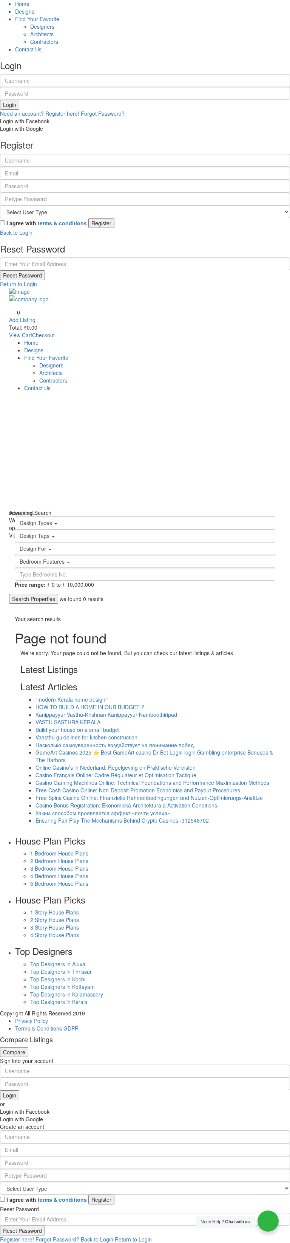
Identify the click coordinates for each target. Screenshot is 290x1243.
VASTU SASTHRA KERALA (67, 722)
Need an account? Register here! (39, 113)
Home (22, 4)
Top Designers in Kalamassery (66, 994)
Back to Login (16, 232)
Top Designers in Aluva (57, 964)
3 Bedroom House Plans (59, 868)
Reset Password (22, 275)
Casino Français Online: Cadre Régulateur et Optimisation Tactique (115, 775)
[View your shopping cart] (276, 356)
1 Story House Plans (54, 912)
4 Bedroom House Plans (59, 876)
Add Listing (22, 320)
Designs (24, 11)
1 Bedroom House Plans (59, 853)
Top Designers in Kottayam (62, 986)
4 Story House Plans (54, 935)
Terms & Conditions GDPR (47, 1028)
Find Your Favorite (37, 19)
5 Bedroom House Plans (59, 883)
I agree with (46, 223)
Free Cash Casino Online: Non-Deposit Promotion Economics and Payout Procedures (137, 790)
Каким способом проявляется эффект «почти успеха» (102, 813)
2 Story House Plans (54, 920)
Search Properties (33, 599)
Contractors (44, 41)
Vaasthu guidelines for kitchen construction (86, 737)
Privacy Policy (31, 1020)
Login (9, 104)
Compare (14, 1052)
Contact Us (28, 49)
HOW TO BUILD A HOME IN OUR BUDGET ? (89, 707)
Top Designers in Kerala (59, 1002)
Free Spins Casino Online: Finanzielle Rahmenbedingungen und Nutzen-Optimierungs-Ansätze (149, 797)
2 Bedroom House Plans (59, 861)
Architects (42, 34)
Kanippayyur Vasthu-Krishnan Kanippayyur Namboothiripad (106, 714)
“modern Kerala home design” (71, 699)
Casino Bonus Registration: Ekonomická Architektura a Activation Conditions (126, 805)
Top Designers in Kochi (57, 979)
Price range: (30, 584)
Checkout (43, 335)
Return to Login (18, 284)
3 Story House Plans (54, 927)
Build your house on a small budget (77, 729)
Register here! (17, 1239)
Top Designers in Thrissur (61, 971)
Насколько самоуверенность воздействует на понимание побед (114, 745)
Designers (42, 26)
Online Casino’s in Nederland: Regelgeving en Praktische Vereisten (115, 767)
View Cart (20, 335)
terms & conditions (62, 223)
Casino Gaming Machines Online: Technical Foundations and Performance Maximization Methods (152, 782)
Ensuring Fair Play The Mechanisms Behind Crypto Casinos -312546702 (122, 820)
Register (101, 223)
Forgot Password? (103, 113)
